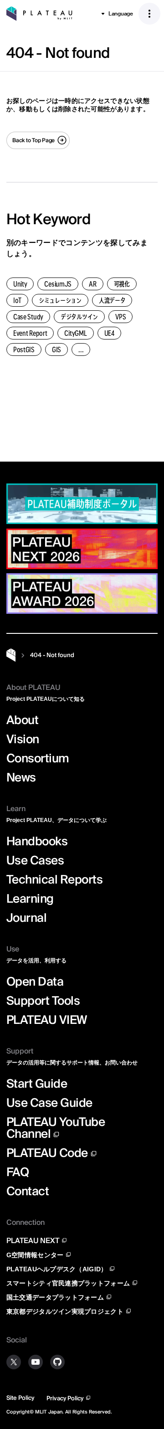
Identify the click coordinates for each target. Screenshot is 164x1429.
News (21, 777)
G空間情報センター (35, 1254)
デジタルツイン (79, 317)
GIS (56, 349)
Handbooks (36, 841)
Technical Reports (54, 879)
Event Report (30, 333)
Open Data (34, 981)
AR (92, 284)
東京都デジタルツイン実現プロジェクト (64, 1311)
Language (120, 13)
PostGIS (24, 349)
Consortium (37, 758)
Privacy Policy (64, 1398)
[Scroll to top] (148, 471)
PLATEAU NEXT (32, 1240)
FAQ (17, 1172)
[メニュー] (149, 14)
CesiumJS (58, 284)
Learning (30, 899)
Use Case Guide (49, 1103)
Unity (20, 284)
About (22, 720)
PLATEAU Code (47, 1153)
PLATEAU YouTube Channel (55, 1127)
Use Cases (35, 860)
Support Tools (43, 1001)
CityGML (75, 333)
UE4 (109, 333)
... (80, 349)
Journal (26, 918)
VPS (120, 317)
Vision (22, 739)
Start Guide (36, 1084)
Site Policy (20, 1398)
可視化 (122, 284)
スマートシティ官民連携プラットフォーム (68, 1283)
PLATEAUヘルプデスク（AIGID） (57, 1268)
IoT (17, 300)
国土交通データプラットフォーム (55, 1297)
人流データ (112, 300)
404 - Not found (52, 655)
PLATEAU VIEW (46, 1020)
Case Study (28, 317)
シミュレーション (60, 300)
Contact (27, 1191)
